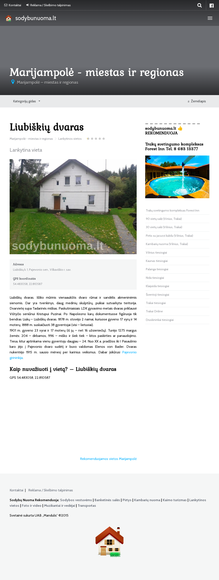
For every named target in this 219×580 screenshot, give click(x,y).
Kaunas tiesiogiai (157, 261)
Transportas (87, 506)
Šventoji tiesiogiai (157, 295)
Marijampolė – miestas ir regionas (47, 82)
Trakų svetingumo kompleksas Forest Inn (172, 210)
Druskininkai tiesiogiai (160, 320)
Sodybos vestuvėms (76, 500)
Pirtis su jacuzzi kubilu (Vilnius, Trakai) (169, 236)
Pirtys (127, 500)
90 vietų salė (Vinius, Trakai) (164, 219)
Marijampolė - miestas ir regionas (31, 139)
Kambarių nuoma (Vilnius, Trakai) (167, 244)
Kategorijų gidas (25, 101)
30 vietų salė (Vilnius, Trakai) (164, 227)
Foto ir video (31, 506)
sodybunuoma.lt (34, 18)
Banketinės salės (107, 500)
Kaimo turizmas (175, 500)
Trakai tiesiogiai (156, 303)
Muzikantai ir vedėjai (59, 506)
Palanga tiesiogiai (157, 269)
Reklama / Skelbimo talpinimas (50, 5)
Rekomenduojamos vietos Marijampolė (108, 459)
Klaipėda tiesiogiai (157, 286)
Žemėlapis (197, 101)
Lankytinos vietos (70, 139)
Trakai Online (154, 311)
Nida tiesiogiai (155, 278)
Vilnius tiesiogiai (156, 252)
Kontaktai (15, 5)
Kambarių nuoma (147, 500)
